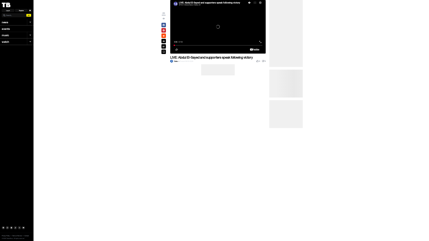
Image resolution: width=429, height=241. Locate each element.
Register (21, 10)
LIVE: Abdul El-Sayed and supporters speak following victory (211, 57)
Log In (8, 10)
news (5, 22)
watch (5, 41)
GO (29, 15)
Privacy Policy (6, 236)
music (5, 35)
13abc (176, 61)
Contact (26, 236)
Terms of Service (17, 236)
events (6, 28)
